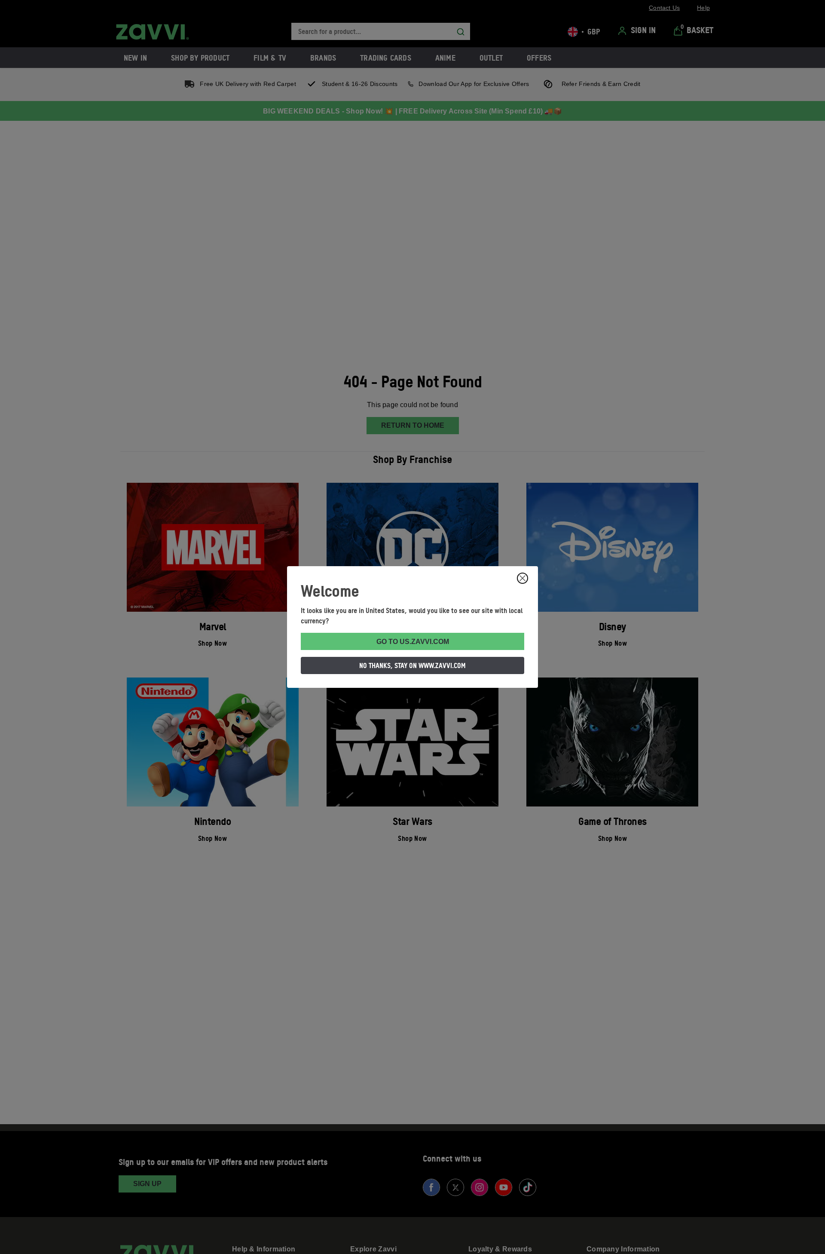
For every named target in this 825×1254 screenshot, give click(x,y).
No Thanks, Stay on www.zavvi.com (412, 665)
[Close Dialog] (522, 578)
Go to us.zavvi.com (412, 641)
